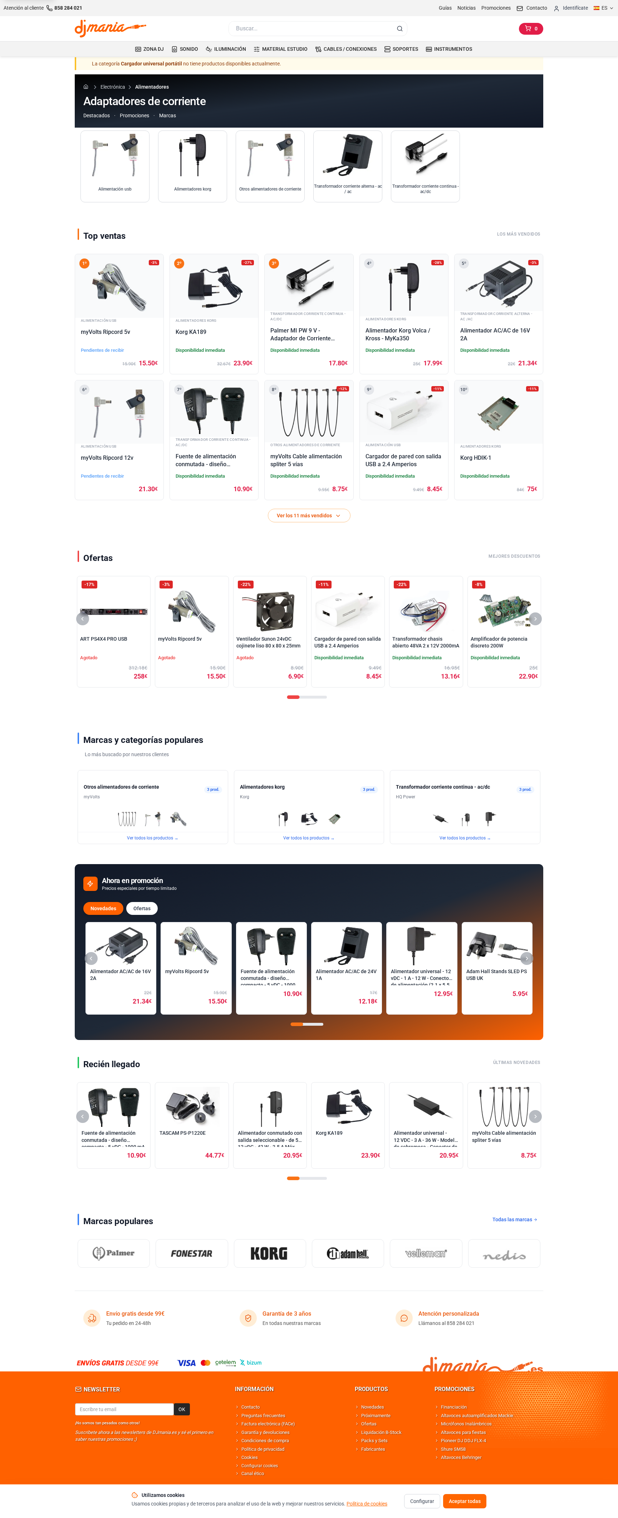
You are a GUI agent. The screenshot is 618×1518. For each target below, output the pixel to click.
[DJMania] (110, 28)
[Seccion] (293, 697)
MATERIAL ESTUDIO (285, 49)
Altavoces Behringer (461, 1457)
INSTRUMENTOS (453, 49)
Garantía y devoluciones (265, 1432)
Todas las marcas (512, 1219)
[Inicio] (86, 86)
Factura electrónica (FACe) (268, 1423)
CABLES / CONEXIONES (350, 49)
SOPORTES (405, 49)
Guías (445, 8)
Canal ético (252, 1473)
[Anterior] (82, 618)
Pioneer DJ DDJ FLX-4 (463, 1440)
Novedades (103, 908)
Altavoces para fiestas (463, 1432)
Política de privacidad (262, 1449)
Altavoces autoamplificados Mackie (477, 1415)
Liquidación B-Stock (381, 1432)
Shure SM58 (453, 1449)
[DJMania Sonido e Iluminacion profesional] (483, 1362)
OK (181, 1409)
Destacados (96, 115)
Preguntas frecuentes (263, 1415)
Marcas (167, 115)
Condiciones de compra (265, 1440)
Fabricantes (373, 1449)
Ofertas (142, 908)
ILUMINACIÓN (230, 49)
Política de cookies (367, 1504)
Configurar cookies (259, 1465)
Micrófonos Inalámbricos (466, 1423)
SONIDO (189, 49)
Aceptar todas (465, 1501)
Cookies (249, 1457)
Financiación (454, 1407)
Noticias (466, 8)
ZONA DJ (153, 49)
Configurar (422, 1501)
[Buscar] (400, 28)
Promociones (496, 8)
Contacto (250, 1407)
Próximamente (376, 1415)
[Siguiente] (535, 618)
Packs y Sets (374, 1440)
